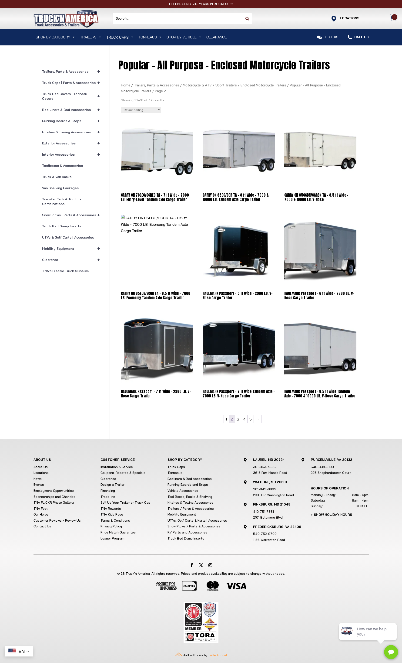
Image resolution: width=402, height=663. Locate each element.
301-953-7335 (264, 467)
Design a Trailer (112, 484)
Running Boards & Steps (71, 121)
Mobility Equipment (71, 248)
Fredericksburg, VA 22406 (277, 527)
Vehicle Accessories (183, 491)
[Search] (247, 18)
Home (125, 85)
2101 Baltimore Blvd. (268, 517)
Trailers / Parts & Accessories (191, 508)
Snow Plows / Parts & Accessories (194, 526)
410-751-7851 (263, 511)
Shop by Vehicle (182, 37)
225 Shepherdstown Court (331, 473)
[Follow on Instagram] (210, 565)
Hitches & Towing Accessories (71, 132)
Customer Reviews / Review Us (57, 520)
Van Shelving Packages (60, 188)
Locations (41, 473)
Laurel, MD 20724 (269, 460)
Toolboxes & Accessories (62, 166)
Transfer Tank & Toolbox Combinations (61, 201)
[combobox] (182, 18)
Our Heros (41, 514)
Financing (107, 491)
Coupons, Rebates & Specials (122, 473)
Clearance (216, 37)
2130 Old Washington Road (273, 495)
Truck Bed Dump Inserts (61, 226)
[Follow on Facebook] (191, 565)
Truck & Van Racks (56, 177)
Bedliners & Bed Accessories (190, 479)
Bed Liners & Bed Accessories (71, 110)
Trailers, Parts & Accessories (156, 85)
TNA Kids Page (111, 514)
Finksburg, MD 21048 (272, 504)
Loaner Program (112, 538)
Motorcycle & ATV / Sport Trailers (210, 85)
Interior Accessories (71, 154)
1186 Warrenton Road (269, 540)
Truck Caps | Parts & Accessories (71, 82)
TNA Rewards (110, 508)
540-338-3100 (322, 467)
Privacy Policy (111, 526)
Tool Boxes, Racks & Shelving (190, 497)
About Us (41, 467)
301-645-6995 (264, 489)
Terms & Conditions (115, 520)
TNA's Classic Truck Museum (65, 271)
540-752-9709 (265, 534)
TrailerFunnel (217, 655)
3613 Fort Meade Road (270, 473)
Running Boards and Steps (188, 484)
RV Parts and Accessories (187, 532)
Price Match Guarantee (118, 532)
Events (39, 484)
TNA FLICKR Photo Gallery (54, 502)
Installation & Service (116, 467)
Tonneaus (147, 37)
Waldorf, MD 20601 (270, 482)
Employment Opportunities (54, 491)
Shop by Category (53, 37)
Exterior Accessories (71, 143)
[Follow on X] (201, 565)
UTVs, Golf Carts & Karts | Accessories (197, 520)
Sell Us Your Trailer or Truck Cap (125, 502)
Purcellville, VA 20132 (331, 460)
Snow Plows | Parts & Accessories (71, 215)
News (38, 479)
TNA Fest (41, 508)
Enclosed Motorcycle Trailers (263, 85)
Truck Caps (176, 467)
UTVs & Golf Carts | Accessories (68, 237)
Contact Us (42, 526)
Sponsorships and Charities (54, 497)
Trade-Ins (107, 497)
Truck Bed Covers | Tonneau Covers (71, 96)
